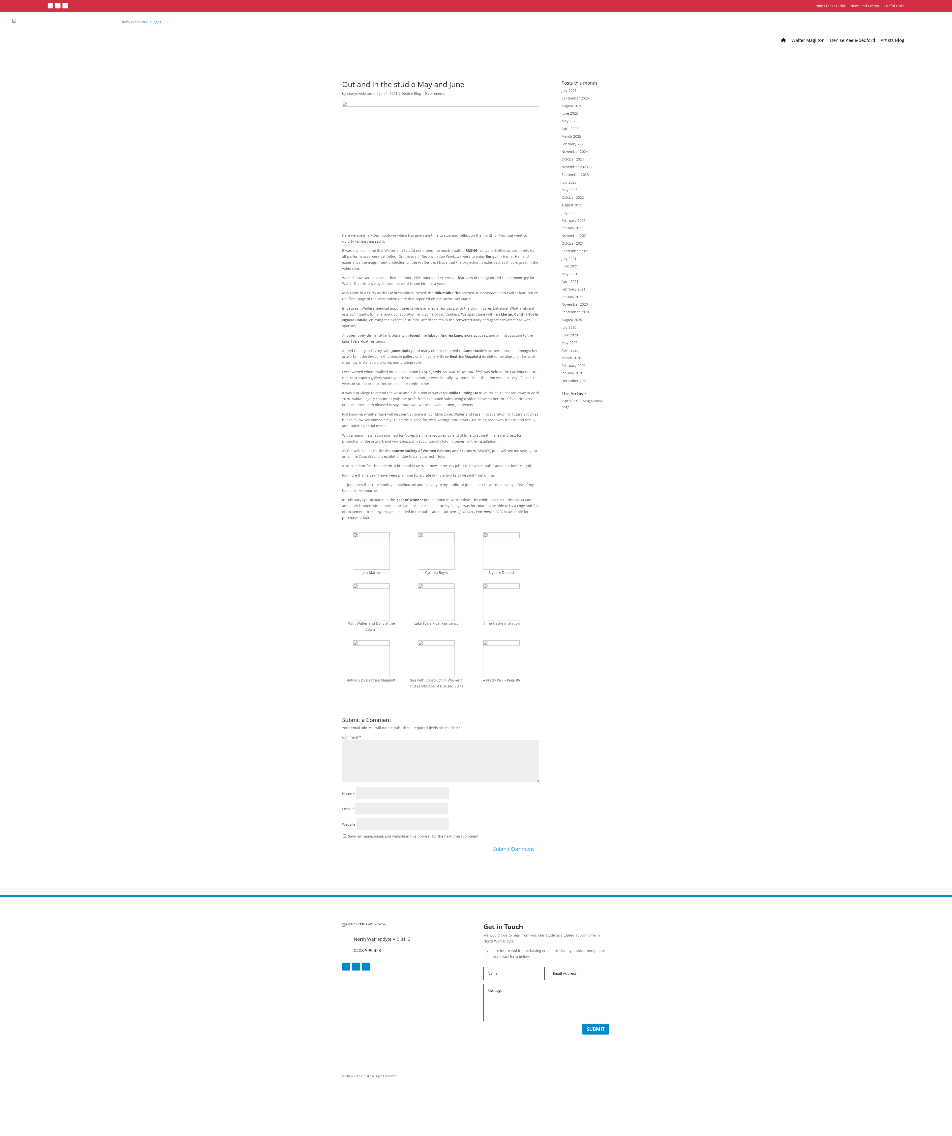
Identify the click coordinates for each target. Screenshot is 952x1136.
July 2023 (569, 182)
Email (348, 809)
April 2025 (570, 128)
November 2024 (575, 151)
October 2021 (573, 243)
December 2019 (575, 380)
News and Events (864, 6)
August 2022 (572, 205)
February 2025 (573, 144)
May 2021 (569, 273)
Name (348, 793)
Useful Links (894, 6)
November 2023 (575, 166)
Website (349, 824)
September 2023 (575, 174)
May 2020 (569, 342)
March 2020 (571, 358)
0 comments (435, 93)
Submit (596, 1029)
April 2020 (570, 350)
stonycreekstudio (361, 93)
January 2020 (572, 373)
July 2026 (569, 90)
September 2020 (575, 312)
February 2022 (573, 220)
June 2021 (570, 266)
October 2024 (573, 159)
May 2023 (569, 189)
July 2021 (569, 258)
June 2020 (570, 335)
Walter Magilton (808, 40)
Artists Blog (892, 40)
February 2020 (573, 365)
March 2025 (571, 136)
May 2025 (569, 121)
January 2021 (572, 296)
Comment (351, 737)
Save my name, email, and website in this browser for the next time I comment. (413, 836)
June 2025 (570, 113)
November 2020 (575, 304)
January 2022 (572, 228)
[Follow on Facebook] (50, 5)
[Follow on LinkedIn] (57, 5)
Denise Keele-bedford (852, 40)
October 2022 (573, 197)
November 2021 (575, 235)
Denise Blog (411, 93)
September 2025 (575, 98)
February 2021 (573, 289)
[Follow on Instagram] (65, 5)
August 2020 (572, 319)
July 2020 (569, 327)
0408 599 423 (367, 950)
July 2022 (569, 212)
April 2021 (570, 281)
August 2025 (572, 105)
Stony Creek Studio (829, 6)
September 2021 (575, 251)
